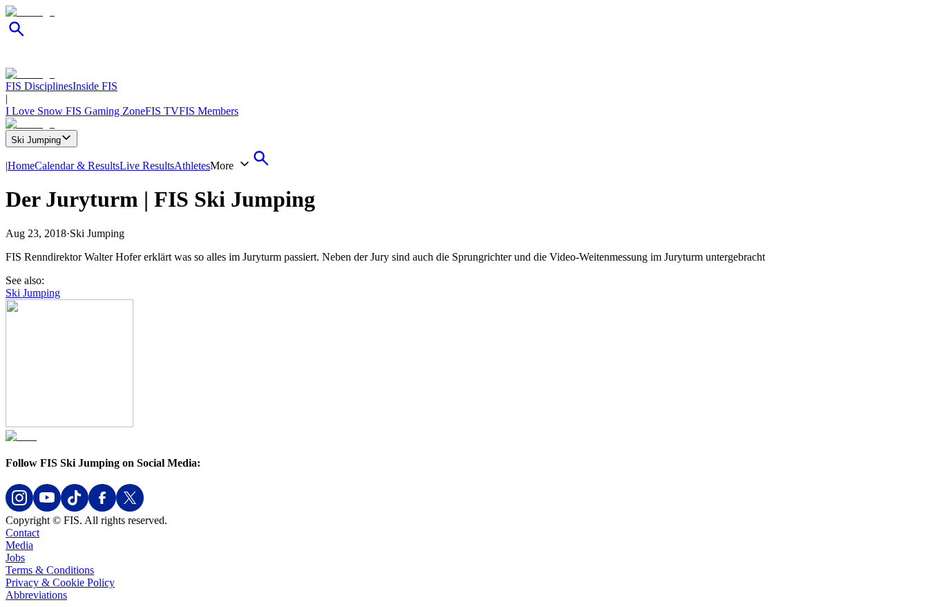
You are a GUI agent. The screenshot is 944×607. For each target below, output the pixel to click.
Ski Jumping (36, 140)
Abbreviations (36, 595)
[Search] (17, 36)
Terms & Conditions (50, 570)
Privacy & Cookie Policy (60, 582)
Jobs (15, 557)
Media (19, 545)
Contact (22, 533)
